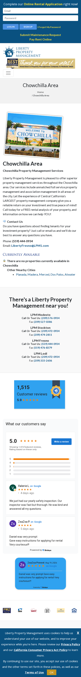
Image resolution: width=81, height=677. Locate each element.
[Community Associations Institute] (61, 610)
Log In (11, 26)
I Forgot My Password (48, 27)
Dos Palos (56, 274)
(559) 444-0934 (50, 343)
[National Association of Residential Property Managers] (34, 610)
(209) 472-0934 (50, 331)
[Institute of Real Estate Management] (20, 610)
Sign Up (28, 26)
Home (40, 92)
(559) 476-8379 (43, 347)
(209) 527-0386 (43, 321)
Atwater (70, 274)
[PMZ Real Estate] (7, 610)
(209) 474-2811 (43, 334)
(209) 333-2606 (43, 360)
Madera (33, 274)
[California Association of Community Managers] (47, 610)
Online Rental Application (43, 4)
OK (51, 672)
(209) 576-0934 (50, 318)
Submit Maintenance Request (40, 35)
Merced (44, 274)
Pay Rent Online (40, 39)
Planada (21, 274)
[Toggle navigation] (8, 73)
